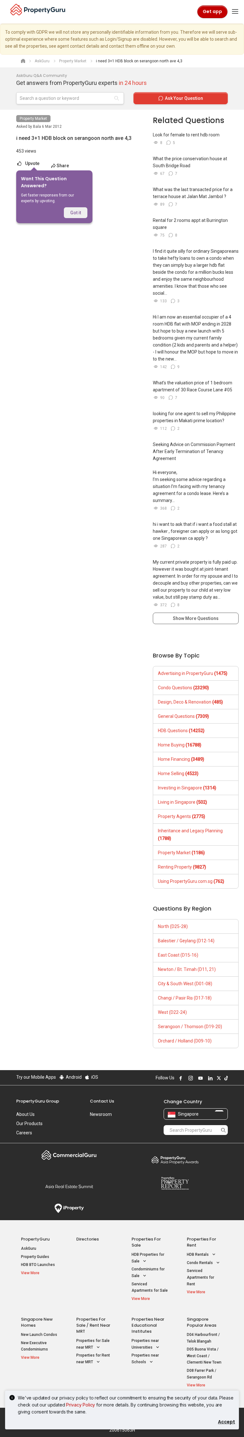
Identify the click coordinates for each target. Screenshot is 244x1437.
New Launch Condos (39, 1334)
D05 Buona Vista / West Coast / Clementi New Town (204, 1356)
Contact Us (102, 1101)
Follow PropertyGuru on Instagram (189, 1078)
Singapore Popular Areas (201, 1322)
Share (63, 165)
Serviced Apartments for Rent (200, 1277)
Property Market (33, 118)
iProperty (69, 1208)
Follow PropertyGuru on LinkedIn (209, 1078)
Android (73, 1077)
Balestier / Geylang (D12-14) (186, 940)
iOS (94, 1077)
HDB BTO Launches (38, 1264)
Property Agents (181, 816)
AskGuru (28, 1248)
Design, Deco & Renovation (190, 702)
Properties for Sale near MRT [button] (93, 1344)
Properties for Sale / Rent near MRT (93, 1325)
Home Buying (179, 744)
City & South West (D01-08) (185, 983)
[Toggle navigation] (235, 11)
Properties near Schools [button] (145, 1358)
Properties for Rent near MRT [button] (93, 1358)
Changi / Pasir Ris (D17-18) (185, 997)
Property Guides (35, 1257)
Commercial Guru (69, 1155)
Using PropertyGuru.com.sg (191, 881)
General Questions (183, 716)
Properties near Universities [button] (145, 1344)
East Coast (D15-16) (178, 955)
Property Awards (175, 1159)
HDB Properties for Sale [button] (148, 1257)
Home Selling (178, 773)
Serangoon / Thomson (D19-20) (190, 1026)
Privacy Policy (80, 1404)
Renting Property (182, 867)
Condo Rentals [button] (200, 1263)
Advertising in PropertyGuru (192, 673)
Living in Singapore (182, 802)
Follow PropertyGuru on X (217, 1078)
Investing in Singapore (187, 787)
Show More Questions (196, 618)
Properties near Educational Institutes (148, 1325)
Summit (69, 1186)
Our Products (29, 1123)
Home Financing (181, 759)
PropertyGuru (35, 1239)
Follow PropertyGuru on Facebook (180, 1078)
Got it (75, 212)
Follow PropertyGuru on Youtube (199, 1078)
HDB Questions (181, 730)
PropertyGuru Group (37, 1101)
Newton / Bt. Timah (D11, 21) (187, 969)
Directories (87, 1239)
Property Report (175, 1183)
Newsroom (101, 1114)
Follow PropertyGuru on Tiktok (225, 1078)
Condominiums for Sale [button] (148, 1272)
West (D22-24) (172, 1012)
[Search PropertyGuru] (223, 1130)
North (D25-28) (173, 926)
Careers (24, 1132)
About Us (25, 1114)
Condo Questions (183, 687)
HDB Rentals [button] (198, 1254)
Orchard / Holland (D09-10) (185, 1040)
